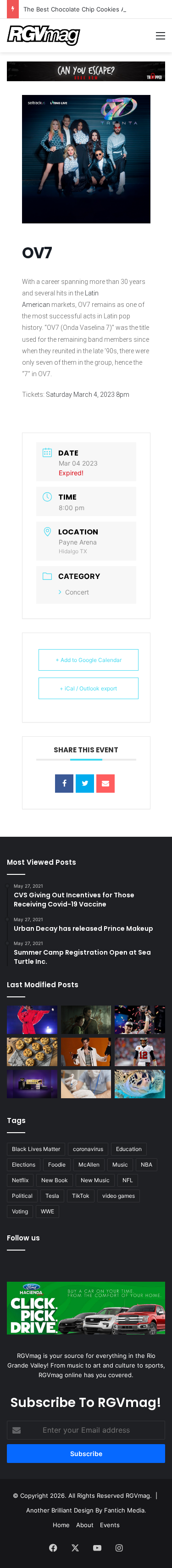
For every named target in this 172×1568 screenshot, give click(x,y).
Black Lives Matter (36, 1148)
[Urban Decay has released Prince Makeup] (32, 1084)
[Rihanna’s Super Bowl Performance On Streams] (32, 1020)
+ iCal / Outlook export (88, 688)
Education (129, 1148)
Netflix (20, 1180)
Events (110, 1525)
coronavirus (88, 1148)
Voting (20, 1211)
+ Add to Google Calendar (88, 659)
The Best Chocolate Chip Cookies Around (82, 9)
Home (61, 1525)
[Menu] (160, 38)
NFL (127, 1180)
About (85, 1525)
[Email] (105, 783)
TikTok (80, 1195)
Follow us (23, 1238)
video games (118, 1195)
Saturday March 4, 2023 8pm (87, 394)
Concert (77, 592)
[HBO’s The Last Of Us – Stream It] (86, 1020)
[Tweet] (85, 783)
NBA (146, 1164)
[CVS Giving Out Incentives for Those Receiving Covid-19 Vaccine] (86, 1084)
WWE (47, 1211)
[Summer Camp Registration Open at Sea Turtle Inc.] (140, 1084)
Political (22, 1195)
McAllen (89, 1164)
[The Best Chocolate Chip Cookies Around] (32, 1052)
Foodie (57, 1164)
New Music (95, 1180)
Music (120, 1164)
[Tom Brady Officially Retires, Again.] (140, 1052)
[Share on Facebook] (64, 783)
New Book (54, 1180)
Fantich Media (124, 1510)
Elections (23, 1164)
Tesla (52, 1195)
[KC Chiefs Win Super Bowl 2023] (140, 1020)
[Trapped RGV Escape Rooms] (86, 70)
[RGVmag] (43, 35)
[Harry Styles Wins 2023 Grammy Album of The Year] (86, 1052)
